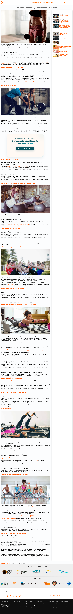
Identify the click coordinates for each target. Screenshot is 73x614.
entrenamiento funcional (7, 380)
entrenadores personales (7, 126)
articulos (8, 563)
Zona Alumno (49, 2)
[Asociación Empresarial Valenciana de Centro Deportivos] (4, 583)
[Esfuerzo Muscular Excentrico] (56, 38)
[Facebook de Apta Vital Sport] (4, 596)
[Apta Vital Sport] (8, 2)
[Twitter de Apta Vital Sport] (7, 596)
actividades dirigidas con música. (28, 506)
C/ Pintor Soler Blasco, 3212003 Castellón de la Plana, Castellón (18, 604)
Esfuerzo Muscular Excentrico (64, 38)
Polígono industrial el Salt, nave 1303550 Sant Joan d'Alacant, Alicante (30, 605)
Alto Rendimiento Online (25, 148)
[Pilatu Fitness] (31, 583)
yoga (37, 460)
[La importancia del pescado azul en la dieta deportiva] (56, 47)
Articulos (42, 2)
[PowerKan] (40, 583)
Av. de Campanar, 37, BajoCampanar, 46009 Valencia (5, 605)
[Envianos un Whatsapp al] (19, 596)
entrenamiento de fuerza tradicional (26, 81)
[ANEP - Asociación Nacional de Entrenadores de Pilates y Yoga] (35, 571)
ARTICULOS (27, 593)
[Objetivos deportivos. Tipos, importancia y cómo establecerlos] (56, 55)
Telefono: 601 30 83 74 (5, 606)
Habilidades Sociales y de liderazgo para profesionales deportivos (64, 21)
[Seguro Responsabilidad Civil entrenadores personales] (62, 583)
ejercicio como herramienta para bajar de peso (17, 166)
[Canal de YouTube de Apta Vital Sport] (10, 596)
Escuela (28, 2)
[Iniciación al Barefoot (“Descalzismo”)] (56, 34)
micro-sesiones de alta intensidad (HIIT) (41, 394)
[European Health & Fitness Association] (50, 571)
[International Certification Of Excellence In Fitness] (7, 571)
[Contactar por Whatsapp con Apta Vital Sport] (67, 3)
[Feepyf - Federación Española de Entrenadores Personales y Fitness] (21, 571)
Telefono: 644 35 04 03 (29, 607)
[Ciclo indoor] (47, 583)
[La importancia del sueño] (56, 51)
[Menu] (64, 3)
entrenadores (11, 284)
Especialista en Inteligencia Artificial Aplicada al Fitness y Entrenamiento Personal (64, 26)
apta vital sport (3, 563)
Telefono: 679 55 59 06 (53, 607)
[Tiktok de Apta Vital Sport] (16, 596)
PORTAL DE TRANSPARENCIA (55, 595)
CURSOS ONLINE (28, 592)
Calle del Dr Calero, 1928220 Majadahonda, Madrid (42, 604)
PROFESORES (52, 593)
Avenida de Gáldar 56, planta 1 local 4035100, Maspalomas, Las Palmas (54, 605)
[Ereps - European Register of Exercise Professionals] (65, 571)
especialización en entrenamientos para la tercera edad (17, 224)
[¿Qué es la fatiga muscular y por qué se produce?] (56, 42)
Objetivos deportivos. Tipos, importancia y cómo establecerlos (64, 55)
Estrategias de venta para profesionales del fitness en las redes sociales (64, 16)
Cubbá (14, 508)
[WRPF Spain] (54, 583)
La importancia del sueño (63, 51)
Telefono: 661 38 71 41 (65, 606)
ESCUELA (51, 592)
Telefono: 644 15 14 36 (17, 606)
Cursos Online (35, 2)
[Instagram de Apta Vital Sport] (13, 596)
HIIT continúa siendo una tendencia (9, 518)
